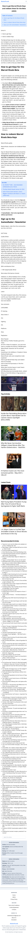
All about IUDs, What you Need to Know (12, 716)
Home (14, 895)
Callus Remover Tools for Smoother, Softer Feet (14, 714)
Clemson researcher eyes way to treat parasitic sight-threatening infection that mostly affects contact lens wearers (14, 645)
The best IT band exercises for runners (11, 632)
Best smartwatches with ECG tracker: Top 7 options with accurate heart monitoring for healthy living (14, 782)
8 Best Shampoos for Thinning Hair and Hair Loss (14, 785)
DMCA (14, 897)
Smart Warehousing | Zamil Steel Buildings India (14, 552)
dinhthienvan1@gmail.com (14, 915)
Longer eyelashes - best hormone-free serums (13, 618)
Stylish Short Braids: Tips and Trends (11, 654)
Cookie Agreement (14, 907)
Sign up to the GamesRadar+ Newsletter (15, 25)
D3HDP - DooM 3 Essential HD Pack (11, 814)
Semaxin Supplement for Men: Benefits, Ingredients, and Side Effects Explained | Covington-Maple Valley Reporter (14, 766)
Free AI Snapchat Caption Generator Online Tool (14, 760)
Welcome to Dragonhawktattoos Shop (11, 796)
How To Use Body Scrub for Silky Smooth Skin (13, 743)
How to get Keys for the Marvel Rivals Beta (14, 19)
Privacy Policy (14, 899)
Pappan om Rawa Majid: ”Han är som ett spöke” (14, 560)
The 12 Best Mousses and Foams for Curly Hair (13, 752)
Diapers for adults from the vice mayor (11, 616)
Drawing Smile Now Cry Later (9, 590)
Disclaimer (14, 920)
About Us (14, 917)
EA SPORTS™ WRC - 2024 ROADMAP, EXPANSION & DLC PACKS (13, 186)
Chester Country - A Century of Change (11, 779)
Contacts (14, 909)
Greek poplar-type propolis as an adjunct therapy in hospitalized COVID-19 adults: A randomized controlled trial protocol (14, 605)
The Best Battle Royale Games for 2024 (13, 189)
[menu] (26, 1)
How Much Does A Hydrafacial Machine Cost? (13, 762)
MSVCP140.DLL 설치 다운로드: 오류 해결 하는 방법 (14, 822)
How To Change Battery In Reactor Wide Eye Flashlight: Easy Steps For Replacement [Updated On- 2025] (14, 825)
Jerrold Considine (11, 844)
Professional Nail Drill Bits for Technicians (12, 815)
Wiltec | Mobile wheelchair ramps (10, 564)
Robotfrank (5, 1)
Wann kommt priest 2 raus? (9, 770)
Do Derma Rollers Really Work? (10, 550)
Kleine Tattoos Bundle (7, 763)
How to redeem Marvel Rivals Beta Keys (14, 22)
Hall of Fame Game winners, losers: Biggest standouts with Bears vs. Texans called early (14, 193)
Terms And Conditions (14, 905)
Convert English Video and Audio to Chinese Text (14, 817)
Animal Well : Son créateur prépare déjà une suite (14, 747)
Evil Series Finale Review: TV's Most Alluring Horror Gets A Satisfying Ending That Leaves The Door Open (14, 773)
